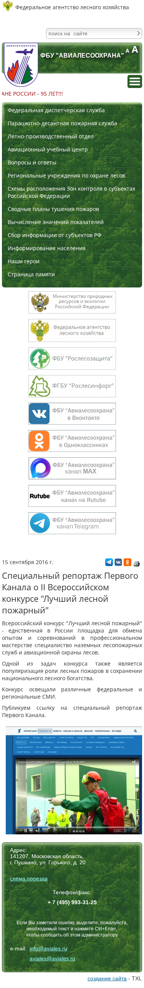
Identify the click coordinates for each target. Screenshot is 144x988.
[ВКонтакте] (118, 564)
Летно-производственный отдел (51, 136)
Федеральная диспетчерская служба (56, 110)
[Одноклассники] (127, 564)
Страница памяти (31, 274)
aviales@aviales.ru (52, 958)
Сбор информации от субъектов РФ (54, 235)
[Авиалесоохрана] (21, 65)
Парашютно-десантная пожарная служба (62, 123)
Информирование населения (47, 248)
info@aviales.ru (48, 948)
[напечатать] (136, 563)
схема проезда (29, 878)
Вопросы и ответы (32, 162)
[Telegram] (109, 564)
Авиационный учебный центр (48, 149)
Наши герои (24, 261)
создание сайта (107, 978)
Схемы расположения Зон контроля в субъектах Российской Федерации (71, 192)
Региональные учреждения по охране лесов (66, 175)
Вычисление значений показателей (56, 222)
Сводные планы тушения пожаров (53, 209)
